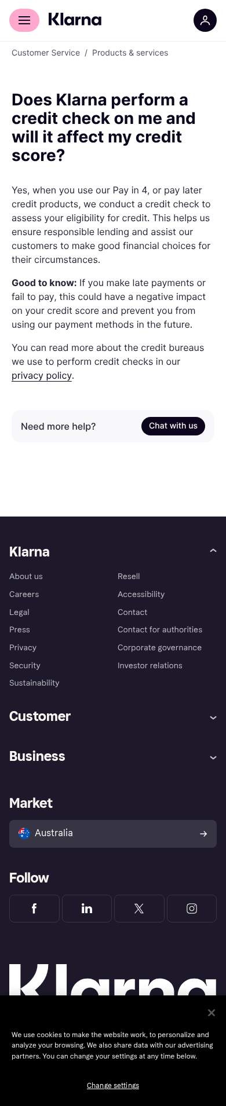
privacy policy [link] (42, 375)
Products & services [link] (130, 53)
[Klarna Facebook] (34, 908)
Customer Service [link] (46, 53)
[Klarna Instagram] (192, 908)
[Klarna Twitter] (139, 908)
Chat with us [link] (173, 426)
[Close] (211, 1013)
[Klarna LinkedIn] (87, 908)
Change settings (113, 1086)
